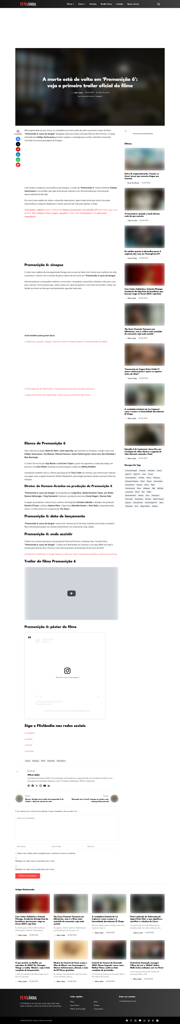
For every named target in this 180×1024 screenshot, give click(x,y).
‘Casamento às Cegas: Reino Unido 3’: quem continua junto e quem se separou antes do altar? (143, 371)
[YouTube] (140, 1020)
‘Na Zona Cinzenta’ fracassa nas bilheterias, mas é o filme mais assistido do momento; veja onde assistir (143, 331)
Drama (147, 485)
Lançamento (129, 492)
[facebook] (127, 1020)
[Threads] (153, 1020)
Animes (159, 470)
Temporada (128, 506)
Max (143, 492)
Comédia (141, 477)
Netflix (149, 492)
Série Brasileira (138, 502)
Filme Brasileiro (130, 488)
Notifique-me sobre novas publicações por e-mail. (34, 869)
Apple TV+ (137, 474)
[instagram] (135, 1020)
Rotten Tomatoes (158, 499)
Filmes (43, 761)
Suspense (128, 502)
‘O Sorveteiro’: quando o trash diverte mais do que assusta (142, 215)
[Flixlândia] (28, 3)
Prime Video (129, 499)
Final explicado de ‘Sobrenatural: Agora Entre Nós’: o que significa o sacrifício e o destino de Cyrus (146, 919)
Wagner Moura (145, 506)
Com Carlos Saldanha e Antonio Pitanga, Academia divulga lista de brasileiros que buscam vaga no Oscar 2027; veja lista (144, 291)
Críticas (148, 477)
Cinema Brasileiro (130, 477)
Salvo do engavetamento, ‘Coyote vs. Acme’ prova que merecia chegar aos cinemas (142, 176)
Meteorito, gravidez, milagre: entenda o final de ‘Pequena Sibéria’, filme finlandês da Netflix (66, 341)
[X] (131, 1020)
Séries (161, 502)
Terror (136, 506)
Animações (151, 470)
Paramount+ (155, 495)
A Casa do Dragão (131, 470)
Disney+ (149, 481)
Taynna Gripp (132, 258)
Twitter (29, 739)
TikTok (29, 745)
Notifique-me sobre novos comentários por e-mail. (35, 861)
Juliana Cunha (132, 220)
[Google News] (157, 1020)
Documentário (158, 481)
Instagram (30, 733)
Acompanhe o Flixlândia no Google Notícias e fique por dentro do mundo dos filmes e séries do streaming (70, 554)
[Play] (71, 593)
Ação (144, 474)
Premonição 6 (61, 761)
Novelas (140, 495)
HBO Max (160, 488)
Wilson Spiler (78, 93)
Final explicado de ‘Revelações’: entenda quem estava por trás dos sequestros (60, 389)
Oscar (147, 495)
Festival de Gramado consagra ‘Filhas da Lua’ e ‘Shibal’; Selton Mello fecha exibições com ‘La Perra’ (147, 965)
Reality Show (139, 499)
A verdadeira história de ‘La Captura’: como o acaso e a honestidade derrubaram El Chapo (144, 411)
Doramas (139, 485)
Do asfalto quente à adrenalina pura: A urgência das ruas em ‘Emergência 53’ (143, 252)
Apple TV (128, 474)
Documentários (129, 485)
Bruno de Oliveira (133, 183)
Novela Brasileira (130, 495)
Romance (148, 499)
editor (153, 485)
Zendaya (155, 506)
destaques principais (131, 481)
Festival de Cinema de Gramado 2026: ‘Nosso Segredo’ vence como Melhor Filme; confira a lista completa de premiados (108, 966)
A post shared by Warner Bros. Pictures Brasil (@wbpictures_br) (67, 711)
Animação (142, 470)
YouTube (30, 751)
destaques (35, 761)
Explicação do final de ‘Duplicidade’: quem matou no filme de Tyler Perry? (58, 395)
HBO (153, 488)
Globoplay (146, 488)
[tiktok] (149, 1020)
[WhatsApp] (144, 1020)
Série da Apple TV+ (151, 502)
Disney (143, 481)
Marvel (137, 492)
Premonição (51, 761)
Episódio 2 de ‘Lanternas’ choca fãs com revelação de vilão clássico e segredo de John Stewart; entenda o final (143, 451)
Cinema (27, 761)
